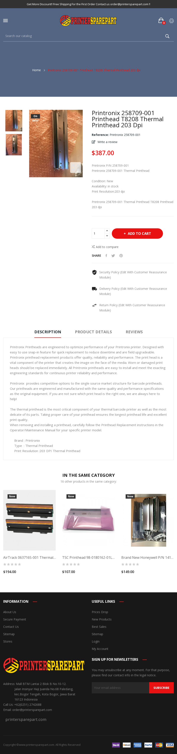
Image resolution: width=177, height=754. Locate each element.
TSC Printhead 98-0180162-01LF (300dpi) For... (88, 557)
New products (102, 619)
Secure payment (14, 619)
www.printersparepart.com (36, 745)
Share (106, 255)
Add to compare (107, 247)
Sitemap (9, 634)
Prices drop (100, 612)
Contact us (11, 627)
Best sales (99, 627)
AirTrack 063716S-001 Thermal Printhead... (29, 557)
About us (9, 612)
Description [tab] (47, 331)
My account (100, 649)
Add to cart (139, 233)
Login (96, 641)
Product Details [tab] (93, 331)
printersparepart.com (25, 719)
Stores (7, 641)
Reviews (134, 331)
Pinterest (121, 255)
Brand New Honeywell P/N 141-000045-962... (147, 557)
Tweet (113, 255)
